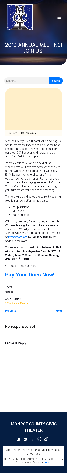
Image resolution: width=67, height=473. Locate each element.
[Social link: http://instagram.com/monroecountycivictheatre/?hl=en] (26, 439)
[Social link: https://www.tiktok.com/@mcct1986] (47, 439)
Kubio (48, 462)
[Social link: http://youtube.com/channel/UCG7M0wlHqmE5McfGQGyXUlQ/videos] (33, 439)
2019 (8, 303)
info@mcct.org (17, 237)
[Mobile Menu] (59, 17)
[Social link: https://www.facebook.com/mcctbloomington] (19, 439)
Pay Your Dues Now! (29, 274)
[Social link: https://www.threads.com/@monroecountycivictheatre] (40, 439)
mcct (16, 133)
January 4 (30, 133)
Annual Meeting (20, 303)
